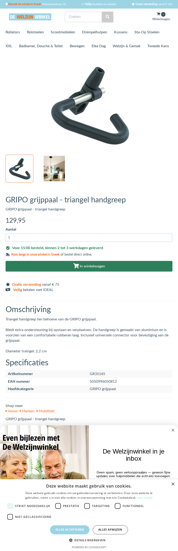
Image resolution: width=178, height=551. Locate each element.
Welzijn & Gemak (126, 46)
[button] (89, 540)
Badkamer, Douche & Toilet (41, 46)
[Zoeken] (107, 17)
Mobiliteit (46, 411)
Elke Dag (99, 46)
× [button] (173, 484)
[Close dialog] (173, 430)
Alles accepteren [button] (69, 530)
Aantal (11, 229)
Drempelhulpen (94, 32)
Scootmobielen (63, 32)
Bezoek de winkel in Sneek (24, 4)
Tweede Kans (158, 46)
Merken (27, 411)
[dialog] (89, 515)
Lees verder (145, 498)
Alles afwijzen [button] (110, 530)
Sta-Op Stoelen (146, 32)
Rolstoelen (35, 32)
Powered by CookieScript (89, 547)
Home (12, 411)
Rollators (13, 32)
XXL (9, 46)
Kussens (120, 32)
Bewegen (77, 46)
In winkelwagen (92, 266)
